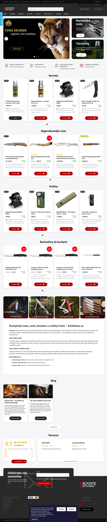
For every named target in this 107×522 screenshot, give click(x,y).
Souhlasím (71, 509)
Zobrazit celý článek (15, 418)
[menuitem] (5, 14)
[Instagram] (83, 504)
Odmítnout (61, 509)
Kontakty (62, 1)
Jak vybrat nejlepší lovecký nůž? (40, 401)
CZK (99, 1)
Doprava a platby (25, 1)
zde (45, 516)
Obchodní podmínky (35, 1)
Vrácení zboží (54, 1)
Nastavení (34, 519)
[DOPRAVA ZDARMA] (92, 145)
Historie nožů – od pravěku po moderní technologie (14, 402)
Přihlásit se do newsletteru (44, 483)
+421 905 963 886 (86, 500)
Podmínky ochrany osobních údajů (11, 1)
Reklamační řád (45, 1)
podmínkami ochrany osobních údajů (58, 479)
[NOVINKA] (15, 89)
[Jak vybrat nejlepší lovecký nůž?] (41, 391)
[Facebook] (80, 504)
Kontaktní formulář (86, 509)
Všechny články (53, 427)
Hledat (61, 9)
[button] (6, 38)
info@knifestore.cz (86, 497)
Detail (15, 118)
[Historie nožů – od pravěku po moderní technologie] (15, 391)
